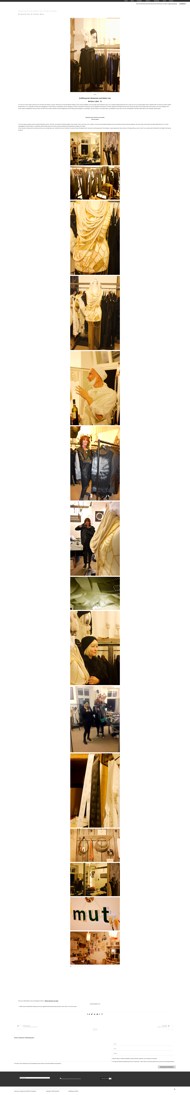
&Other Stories (23, 1006)
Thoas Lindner (64, 1006)
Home (126, 0)
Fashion (148, 0)
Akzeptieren (182, 3)
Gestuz (38, 1006)
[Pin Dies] (102, 1014)
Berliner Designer (33, 1006)
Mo (29, 14)
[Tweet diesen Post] (89, 1014)
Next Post (162, 1026)
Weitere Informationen (172, 3)
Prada (48, 1006)
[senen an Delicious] (92, 1014)
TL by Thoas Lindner (72, 1006)
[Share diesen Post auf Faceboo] (87, 1014)
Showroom (59, 1006)
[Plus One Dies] (99, 1014)
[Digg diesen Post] (94, 1014)
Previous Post (30, 1026)
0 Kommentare (36, 14)
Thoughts (139, 0)
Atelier (27, 1006)
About (132, 0)
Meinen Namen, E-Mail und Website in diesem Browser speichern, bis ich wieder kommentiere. (135, 1058)
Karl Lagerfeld (43, 1006)
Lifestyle (171, 0)
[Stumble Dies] (97, 1014)
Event (164, 0)
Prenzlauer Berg (52, 1006)
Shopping (156, 0)
